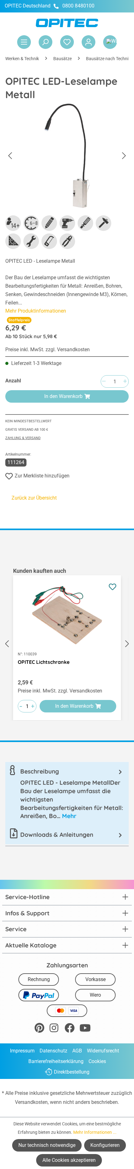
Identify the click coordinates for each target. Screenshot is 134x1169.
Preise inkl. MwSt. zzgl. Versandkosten (47, 349)
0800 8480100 (78, 6)
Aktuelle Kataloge (30, 945)
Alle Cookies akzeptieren (69, 1160)
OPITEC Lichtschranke (43, 662)
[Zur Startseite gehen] (67, 23)
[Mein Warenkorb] (110, 42)
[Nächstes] (124, 156)
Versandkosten (31, 1102)
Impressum (22, 1051)
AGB (77, 1051)
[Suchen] (45, 42)
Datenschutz (53, 1051)
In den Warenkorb (63, 396)
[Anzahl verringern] (104, 381)
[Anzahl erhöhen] (125, 381)
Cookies (97, 1061)
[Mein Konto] (88, 42)
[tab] (67, 793)
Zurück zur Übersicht (34, 498)
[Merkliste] (67, 42)
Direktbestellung (71, 1072)
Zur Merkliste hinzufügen (42, 476)
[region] (67, 644)
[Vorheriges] (10, 156)
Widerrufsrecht (103, 1051)
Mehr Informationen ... (95, 1132)
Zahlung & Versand (23, 438)
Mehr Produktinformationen (35, 311)
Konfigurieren (105, 1145)
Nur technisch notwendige (46, 1145)
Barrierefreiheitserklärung (56, 1061)
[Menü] (24, 42)
